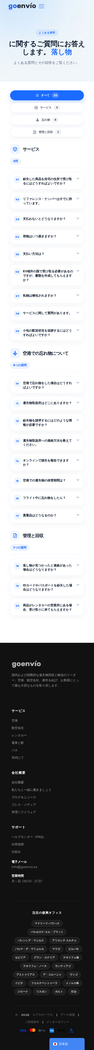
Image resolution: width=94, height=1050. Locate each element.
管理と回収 (49, 132)
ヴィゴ (74, 974)
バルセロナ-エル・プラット (47, 931)
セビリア (20, 957)
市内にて (18, 758)
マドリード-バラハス (47, 923)
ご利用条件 (32, 1022)
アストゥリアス (25, 974)
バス (15, 750)
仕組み (16, 852)
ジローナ (22, 991)
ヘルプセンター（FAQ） (29, 837)
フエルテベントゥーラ (44, 983)
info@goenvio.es (24, 867)
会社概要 (18, 782)
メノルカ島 (72, 983)
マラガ (56, 948)
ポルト (59, 991)
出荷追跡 (18, 844)
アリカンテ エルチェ (64, 940)
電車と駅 (18, 743)
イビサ (19, 983)
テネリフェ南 (71, 957)
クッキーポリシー (58, 1022)
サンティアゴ (63, 966)
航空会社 (18, 728)
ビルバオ (73, 948)
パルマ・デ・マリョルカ (29, 948)
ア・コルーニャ (52, 974)
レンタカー (19, 735)
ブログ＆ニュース (24, 797)
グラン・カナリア (44, 957)
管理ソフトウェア (24, 812)
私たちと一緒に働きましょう (31, 790)
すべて (49, 95)
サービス (49, 107)
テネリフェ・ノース (35, 966)
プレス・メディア (24, 805)
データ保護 (68, 1014)
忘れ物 (49, 119)
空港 (15, 720)
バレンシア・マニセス (31, 940)
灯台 (74, 991)
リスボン (41, 991)
